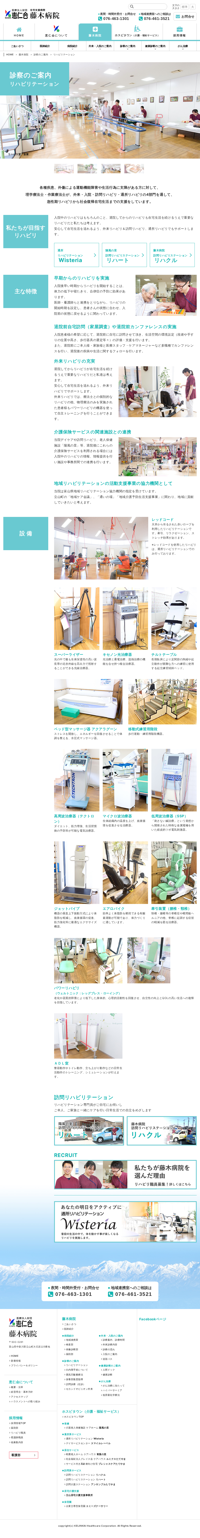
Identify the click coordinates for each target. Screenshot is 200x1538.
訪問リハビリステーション (86, 1474)
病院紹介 (72, 46)
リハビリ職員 (18, 1432)
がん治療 (183, 46)
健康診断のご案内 (155, 46)
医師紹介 (45, 46)
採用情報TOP (18, 1423)
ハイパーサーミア (112, 1390)
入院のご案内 (110, 1354)
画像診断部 (72, 1349)
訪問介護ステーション (90, 1484)
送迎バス (107, 1359)
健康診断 (107, 1374)
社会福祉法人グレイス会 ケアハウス (96, 1459)
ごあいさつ (17, 46)
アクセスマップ (19, 1396)
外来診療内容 (110, 1344)
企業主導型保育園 (87, 1506)
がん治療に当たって (114, 1385)
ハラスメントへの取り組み (25, 1401)
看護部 (16, 1455)
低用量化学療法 (111, 1395)
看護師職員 (17, 1437)
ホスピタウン (137, 35)
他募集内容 (17, 1442)
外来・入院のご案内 (100, 46)
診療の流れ (109, 1349)
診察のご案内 (127, 46)
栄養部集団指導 (74, 1379)
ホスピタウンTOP (74, 1416)
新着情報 (16, 1360)
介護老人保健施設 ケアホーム (87, 1427)
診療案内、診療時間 (114, 1340)
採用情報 (179, 35)
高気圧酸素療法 (74, 1374)
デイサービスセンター (88, 1443)
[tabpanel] (100, 110)
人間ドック (109, 1369)
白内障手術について (77, 1369)
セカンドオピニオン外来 (79, 1389)
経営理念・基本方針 (22, 1392)
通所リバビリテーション (85, 1438)
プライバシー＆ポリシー (24, 1365)
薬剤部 (14, 1428)
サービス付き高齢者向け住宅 (95, 1464)
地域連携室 (72, 1340)
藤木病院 (95, 35)
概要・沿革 (17, 1387)
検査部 (69, 1344)
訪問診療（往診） (76, 1384)
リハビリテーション (77, 1365)
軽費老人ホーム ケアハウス (86, 1454)
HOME (19, 35)
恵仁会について (56, 35)
